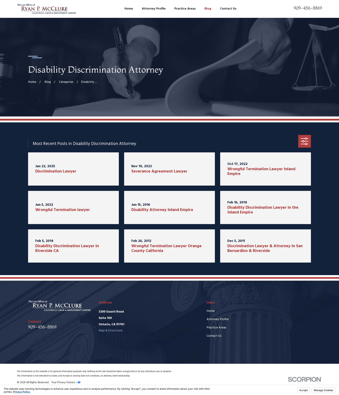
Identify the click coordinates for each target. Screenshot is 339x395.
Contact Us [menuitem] (228, 8)
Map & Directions (111, 330)
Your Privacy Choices (63, 382)
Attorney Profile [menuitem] (154, 8)
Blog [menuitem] (207, 8)
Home (211, 311)
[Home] (46, 9)
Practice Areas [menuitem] (185, 8)
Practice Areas (216, 327)
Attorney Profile (218, 319)
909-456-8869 (308, 8)
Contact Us (214, 335)
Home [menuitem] (128, 8)
